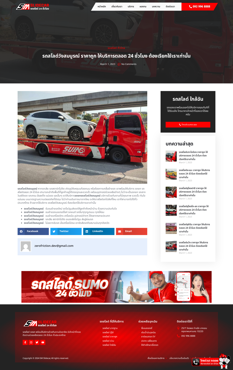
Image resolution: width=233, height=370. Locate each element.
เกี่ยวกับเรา (116, 6)
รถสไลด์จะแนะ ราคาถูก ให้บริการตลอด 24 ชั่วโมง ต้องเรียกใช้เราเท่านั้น (194, 173)
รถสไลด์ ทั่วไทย (116, 48)
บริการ (131, 6)
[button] (33, 231)
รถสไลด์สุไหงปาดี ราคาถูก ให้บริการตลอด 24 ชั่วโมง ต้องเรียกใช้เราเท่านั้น (193, 192)
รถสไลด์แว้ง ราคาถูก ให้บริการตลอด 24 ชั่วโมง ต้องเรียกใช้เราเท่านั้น (193, 246)
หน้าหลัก (102, 6)
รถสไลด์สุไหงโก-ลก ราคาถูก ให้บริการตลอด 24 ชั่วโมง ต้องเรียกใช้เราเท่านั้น (194, 210)
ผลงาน (143, 6)
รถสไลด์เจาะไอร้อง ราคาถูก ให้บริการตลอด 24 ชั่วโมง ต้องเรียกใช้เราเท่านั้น (193, 155)
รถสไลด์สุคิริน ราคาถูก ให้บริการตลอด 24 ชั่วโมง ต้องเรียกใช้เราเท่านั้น (194, 228)
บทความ (156, 6)
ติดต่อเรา (170, 6)
